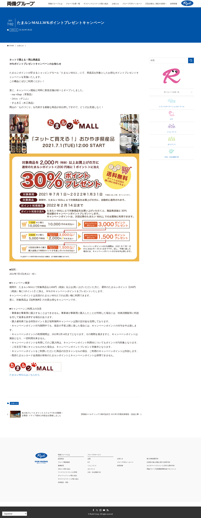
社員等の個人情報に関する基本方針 (158, 462)
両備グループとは (64, 454)
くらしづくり (92, 465)
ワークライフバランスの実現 (67, 472)
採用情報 (120, 465)
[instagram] (100, 510)
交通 (89, 459)
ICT (89, 462)
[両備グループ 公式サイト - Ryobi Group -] (21, 5)
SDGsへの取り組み (64, 469)
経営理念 (61, 459)
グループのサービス (94, 454)
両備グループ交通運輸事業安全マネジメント (161, 469)
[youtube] (104, 510)
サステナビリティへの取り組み (68, 479)
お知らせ (14, 30)
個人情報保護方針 (152, 458)
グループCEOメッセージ (125, 462)
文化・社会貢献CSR (94, 472)
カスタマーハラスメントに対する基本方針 (161, 465)
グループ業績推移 (64, 462)
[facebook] (93, 510)
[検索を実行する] (191, 60)
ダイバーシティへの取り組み (67, 475)
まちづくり (91, 469)
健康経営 (61, 465)
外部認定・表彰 (63, 482)
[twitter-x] (97, 510)
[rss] (107, 510)
